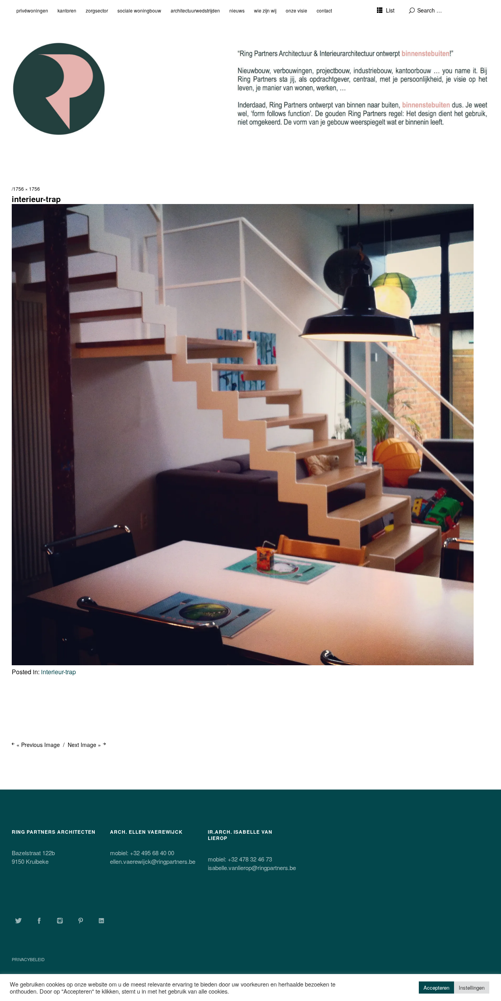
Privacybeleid (28, 959)
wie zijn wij (265, 10)
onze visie (296, 10)
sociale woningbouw (139, 10)
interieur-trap (58, 671)
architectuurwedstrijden (195, 10)
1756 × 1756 (26, 188)
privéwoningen (32, 10)
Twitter (18, 920)
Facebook (39, 920)
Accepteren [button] (436, 987)
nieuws (237, 10)
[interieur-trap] (243, 662)
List (390, 10)
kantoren (67, 10)
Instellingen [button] (472, 987)
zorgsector (97, 10)
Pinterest (80, 920)
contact (324, 10)
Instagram (60, 920)
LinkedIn (101, 920)
